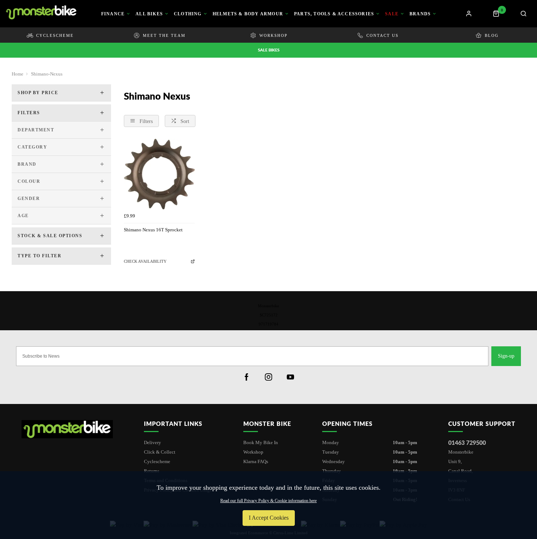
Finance (113, 14)
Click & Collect (159, 452)
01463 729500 (467, 442)
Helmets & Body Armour (248, 14)
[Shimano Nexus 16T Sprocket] (159, 174)
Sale (392, 14)
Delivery (152, 442)
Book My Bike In (260, 442)
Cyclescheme (157, 461)
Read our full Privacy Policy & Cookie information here (268, 500)
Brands (420, 14)
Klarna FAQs (255, 461)
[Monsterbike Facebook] (247, 377)
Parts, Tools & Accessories (334, 14)
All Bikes (149, 14)
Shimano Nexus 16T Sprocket (153, 229)
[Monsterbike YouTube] (290, 377)
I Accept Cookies (269, 518)
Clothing (188, 14)
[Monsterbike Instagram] (268, 377)
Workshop (253, 452)
